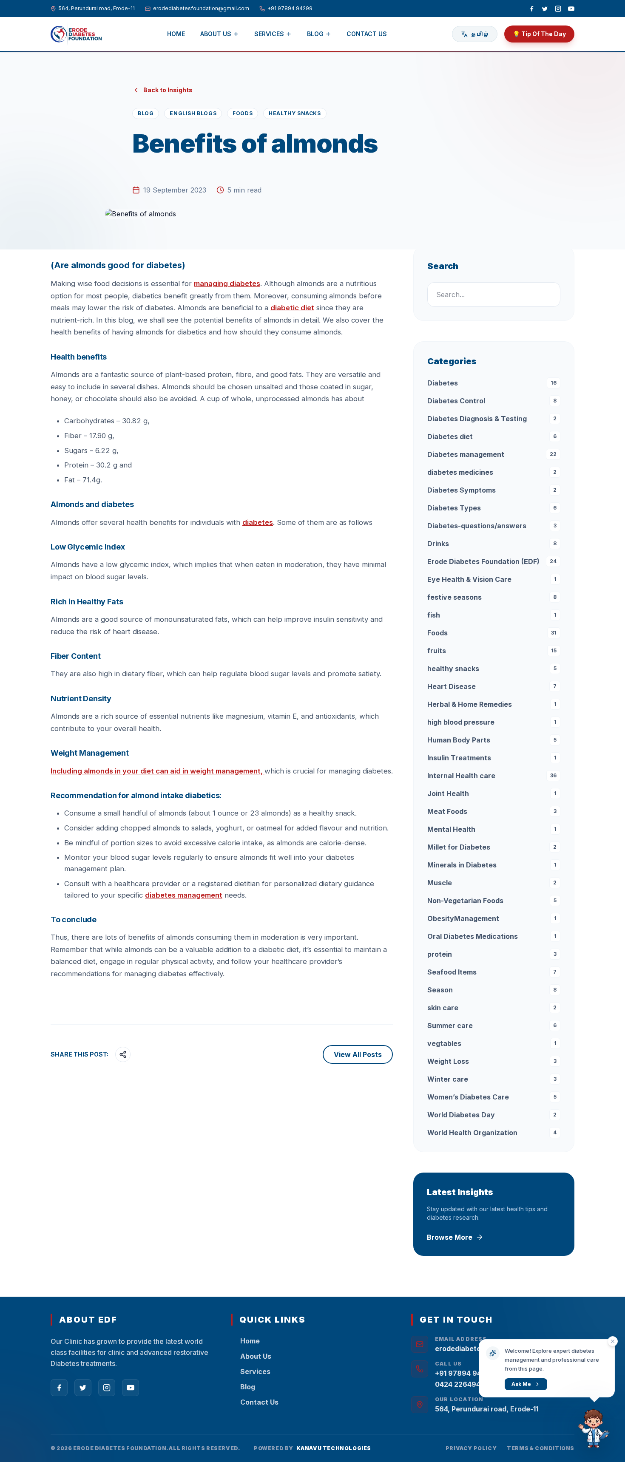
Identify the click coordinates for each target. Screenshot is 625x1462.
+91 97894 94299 (289, 8)
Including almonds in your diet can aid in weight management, (157, 771)
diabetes (257, 522)
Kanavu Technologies (333, 1448)
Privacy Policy (471, 1448)
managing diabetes (227, 283)
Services (269, 33)
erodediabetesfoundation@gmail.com (201, 8)
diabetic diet (292, 307)
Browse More (449, 1237)
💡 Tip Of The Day (539, 33)
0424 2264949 (460, 1384)
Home (176, 33)
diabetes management (183, 895)
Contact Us (367, 33)
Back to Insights (168, 90)
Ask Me (521, 1384)
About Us (215, 33)
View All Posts (358, 1054)
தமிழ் (480, 34)
